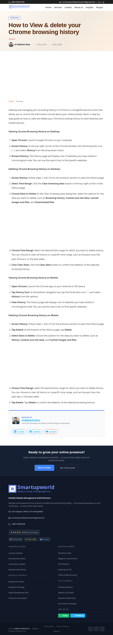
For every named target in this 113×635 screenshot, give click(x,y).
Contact (68, 7)
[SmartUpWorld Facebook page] (90, 628)
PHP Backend (63, 564)
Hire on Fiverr (44, 467)
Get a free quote (67, 467)
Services (58, 7)
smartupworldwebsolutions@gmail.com (79, 2)
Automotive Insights (17, 564)
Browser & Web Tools (67, 598)
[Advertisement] (56, 73)
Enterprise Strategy (16, 587)
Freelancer (79, 615)
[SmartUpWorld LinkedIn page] (96, 628)
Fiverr (65, 615)
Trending (14, 18)
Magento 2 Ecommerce (67, 558)
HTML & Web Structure (67, 575)
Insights (89, 7)
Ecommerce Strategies (67, 603)
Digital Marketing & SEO (18, 592)
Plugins (99, 7)
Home (48, 7)
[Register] (103, 2)
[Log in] (99, 2)
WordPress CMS (64, 553)
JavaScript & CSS (65, 569)
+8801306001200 (17, 2)
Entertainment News (17, 558)
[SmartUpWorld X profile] (102, 628)
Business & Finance (16, 581)
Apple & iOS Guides (66, 592)
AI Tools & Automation (18, 598)
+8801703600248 (18, 524)
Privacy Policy (49, 626)
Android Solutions (65, 587)
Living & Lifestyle (15, 553)
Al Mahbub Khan (22, 44)
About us (78, 7)
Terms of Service (62, 626)
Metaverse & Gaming (17, 569)
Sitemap (56, 631)
